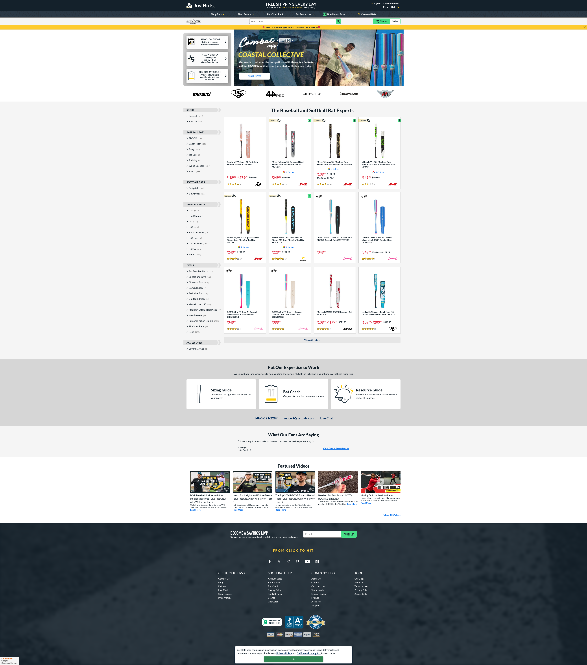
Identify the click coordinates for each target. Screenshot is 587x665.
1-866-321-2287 (266, 418)
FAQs (221, 582)
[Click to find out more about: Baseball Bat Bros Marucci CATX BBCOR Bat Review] (338, 482)
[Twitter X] (279, 561)
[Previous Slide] (237, 58)
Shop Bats (216, 14)
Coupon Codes (318, 594)
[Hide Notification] (584, 27)
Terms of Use (360, 586)
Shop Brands (244, 14)
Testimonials (317, 590)
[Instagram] (288, 561)
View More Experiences (336, 448)
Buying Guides (275, 590)
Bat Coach (273, 586)
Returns (222, 586)
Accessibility (360, 594)
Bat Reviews (274, 582)
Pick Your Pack (275, 14)
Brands (271, 597)
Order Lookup (225, 594)
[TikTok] (317, 561)
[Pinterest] (297, 561)
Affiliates (316, 601)
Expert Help (389, 7)
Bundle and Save (334, 14)
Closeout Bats (368, 14)
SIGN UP (349, 534)
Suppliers (316, 605)
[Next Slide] (400, 58)
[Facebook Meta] (269, 561)
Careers (315, 582)
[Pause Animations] (321, 83)
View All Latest (312, 340)
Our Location (318, 586)
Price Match (224, 597)
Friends (315, 597)
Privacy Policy (284, 653)
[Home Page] (200, 5)
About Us (316, 578)
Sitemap (358, 582)
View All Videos (392, 515)
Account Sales (275, 578)
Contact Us (224, 578)
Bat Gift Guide (275, 594)
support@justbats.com (299, 418)
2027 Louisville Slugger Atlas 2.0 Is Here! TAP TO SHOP (291, 27)
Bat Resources (303, 14)
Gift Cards (273, 601)
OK (294, 659)
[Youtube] (307, 561)
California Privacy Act (309, 653)
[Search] (338, 21)
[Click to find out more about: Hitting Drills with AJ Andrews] (381, 482)
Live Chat (326, 418)
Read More (195, 509)
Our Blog (359, 578)
